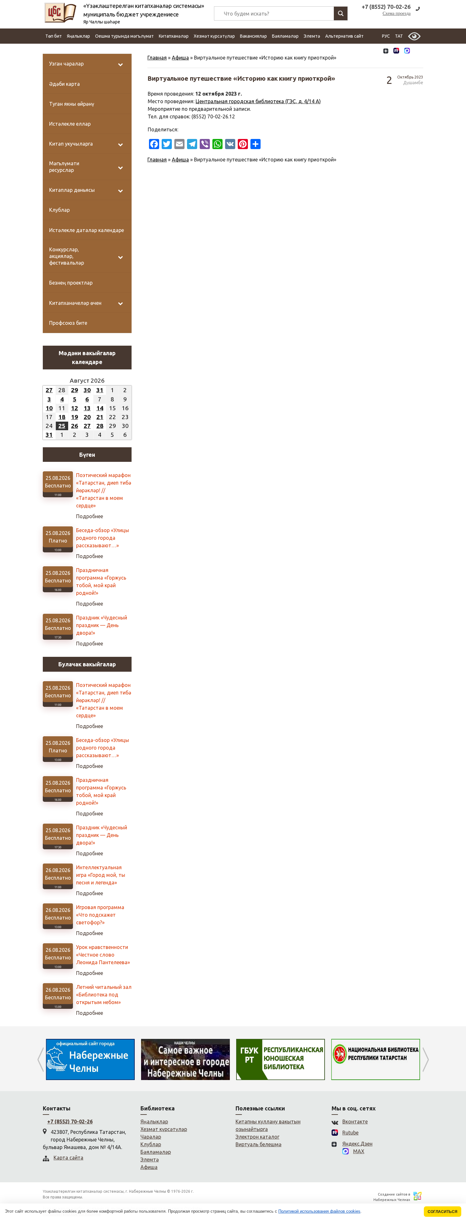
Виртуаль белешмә (259, 1144)
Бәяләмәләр (285, 36)
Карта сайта (68, 1157)
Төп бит (53, 36)
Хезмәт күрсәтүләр (214, 36)
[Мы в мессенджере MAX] (407, 51)
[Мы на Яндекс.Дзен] (386, 51)
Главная (157, 57)
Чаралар (150, 1137)
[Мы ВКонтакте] (375, 51)
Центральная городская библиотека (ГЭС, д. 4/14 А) (258, 101)
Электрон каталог (257, 1137)
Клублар (150, 1144)
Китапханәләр (174, 36)
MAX (358, 1151)
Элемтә (312, 36)
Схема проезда (397, 13)
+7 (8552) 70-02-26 (70, 1121)
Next (426, 1059)
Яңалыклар (78, 36)
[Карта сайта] (417, 51)
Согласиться (442, 1212)
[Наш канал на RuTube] (396, 51)
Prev (40, 1059)
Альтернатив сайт (344, 36)
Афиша (180, 57)
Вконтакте (355, 1121)
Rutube (350, 1132)
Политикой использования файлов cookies (319, 1211)
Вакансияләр (253, 36)
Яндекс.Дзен (357, 1144)
